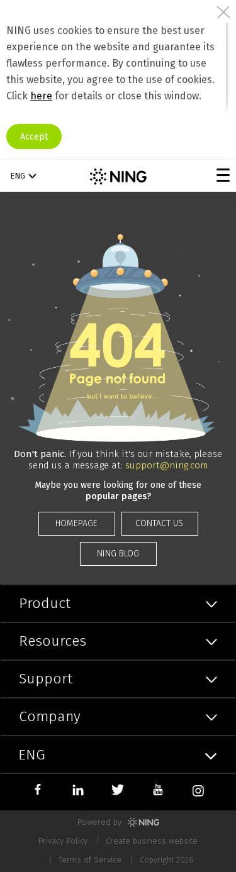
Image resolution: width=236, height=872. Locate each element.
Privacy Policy (62, 841)
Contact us (159, 523)
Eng (17, 175)
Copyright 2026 (167, 859)
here (41, 96)
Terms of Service (89, 859)
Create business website (152, 841)
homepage (76, 523)
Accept (34, 136)
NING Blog (118, 553)
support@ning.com (166, 465)
